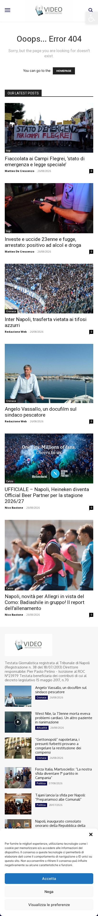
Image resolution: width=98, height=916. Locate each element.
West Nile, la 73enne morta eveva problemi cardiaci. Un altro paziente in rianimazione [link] (63, 717)
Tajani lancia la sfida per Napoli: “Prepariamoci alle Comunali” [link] (60, 797)
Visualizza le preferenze (49, 904)
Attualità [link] (42, 727)
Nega (49, 891)
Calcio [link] (9, 481)
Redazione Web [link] (16, 331)
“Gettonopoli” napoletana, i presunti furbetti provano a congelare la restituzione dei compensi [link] (58, 746)
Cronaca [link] (11, 311)
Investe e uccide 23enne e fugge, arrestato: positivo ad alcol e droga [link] (43, 242)
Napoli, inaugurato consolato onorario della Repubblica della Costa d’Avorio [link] (60, 825)
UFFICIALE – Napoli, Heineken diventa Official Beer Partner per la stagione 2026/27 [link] (47, 495)
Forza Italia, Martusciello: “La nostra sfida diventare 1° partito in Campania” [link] (63, 773)
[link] (92, 18)
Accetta (49, 878)
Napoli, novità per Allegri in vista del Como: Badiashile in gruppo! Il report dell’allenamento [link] (44, 602)
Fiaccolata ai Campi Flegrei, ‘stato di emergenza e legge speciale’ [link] (45, 161)
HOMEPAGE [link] (63, 71)
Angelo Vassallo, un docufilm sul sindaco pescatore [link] (41, 412)
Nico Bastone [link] (14, 507)
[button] (90, 834)
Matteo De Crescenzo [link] (19, 171)
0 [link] (91, 171)
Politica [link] (41, 783)
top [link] (8, 150)
